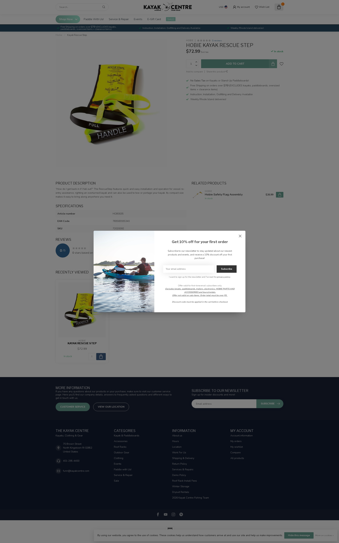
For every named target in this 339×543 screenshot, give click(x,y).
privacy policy (223, 277)
